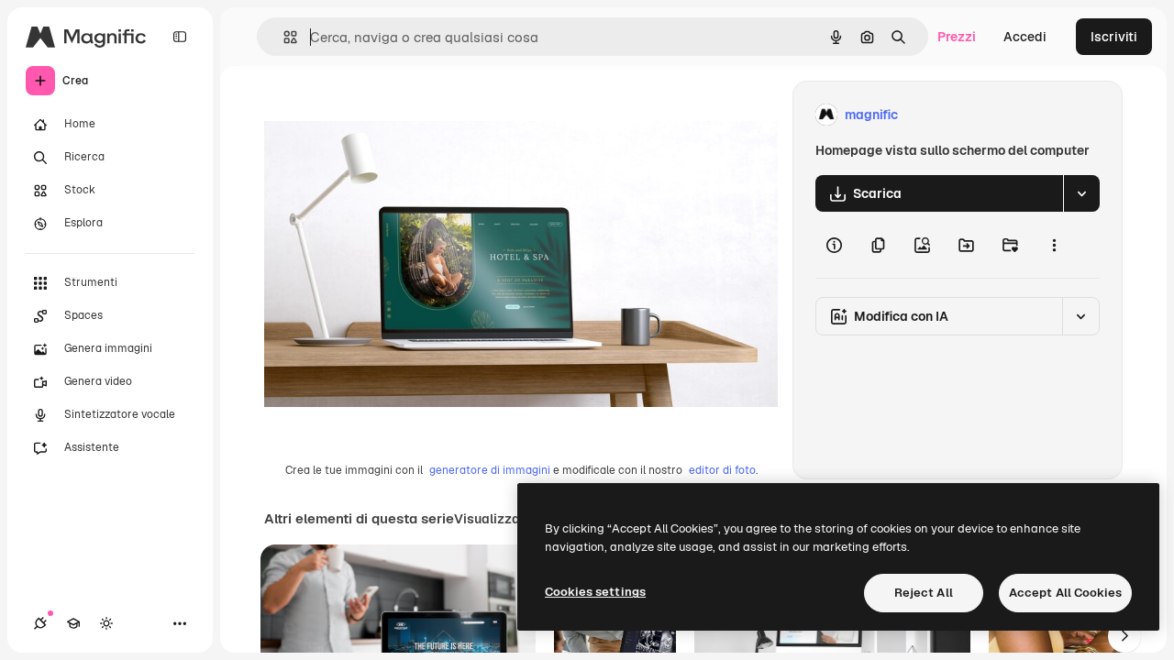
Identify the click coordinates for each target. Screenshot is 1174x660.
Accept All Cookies (1065, 592)
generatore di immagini (489, 470)
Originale (385, 115)
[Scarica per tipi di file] (1081, 193)
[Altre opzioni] (1054, 244)
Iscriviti (1114, 36)
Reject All (923, 592)
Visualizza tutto (503, 519)
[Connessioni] (40, 623)
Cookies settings (595, 592)
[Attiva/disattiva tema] (106, 623)
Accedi (1025, 36)
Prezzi (956, 36)
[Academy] (73, 623)
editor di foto (722, 470)
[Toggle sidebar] (179, 36)
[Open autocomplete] (283, 37)
